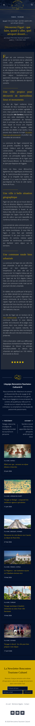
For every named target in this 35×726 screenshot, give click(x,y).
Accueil (5, 21)
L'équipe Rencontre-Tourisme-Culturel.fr (17, 38)
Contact (26, 704)
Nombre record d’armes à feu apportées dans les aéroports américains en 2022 (26, 429)
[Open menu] (4, 4)
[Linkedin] (22, 713)
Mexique (13, 531)
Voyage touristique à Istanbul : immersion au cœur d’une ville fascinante (14, 608)
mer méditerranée (10, 317)
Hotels (12, 460)
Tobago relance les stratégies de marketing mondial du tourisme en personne (9, 427)
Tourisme (20, 17)
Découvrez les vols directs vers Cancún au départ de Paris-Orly (17, 536)
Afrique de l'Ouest (16, 496)
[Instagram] (17, 713)
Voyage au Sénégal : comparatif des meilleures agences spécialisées (16, 501)
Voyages (19, 531)
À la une (6, 460)
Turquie (12, 602)
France (13, 17)
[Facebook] (13, 713)
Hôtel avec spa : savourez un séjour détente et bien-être (16, 465)
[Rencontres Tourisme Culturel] (18, 4)
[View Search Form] (32, 5)
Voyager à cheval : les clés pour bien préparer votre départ (16, 645)
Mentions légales (17, 704)
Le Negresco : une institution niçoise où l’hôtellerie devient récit (16, 572)
